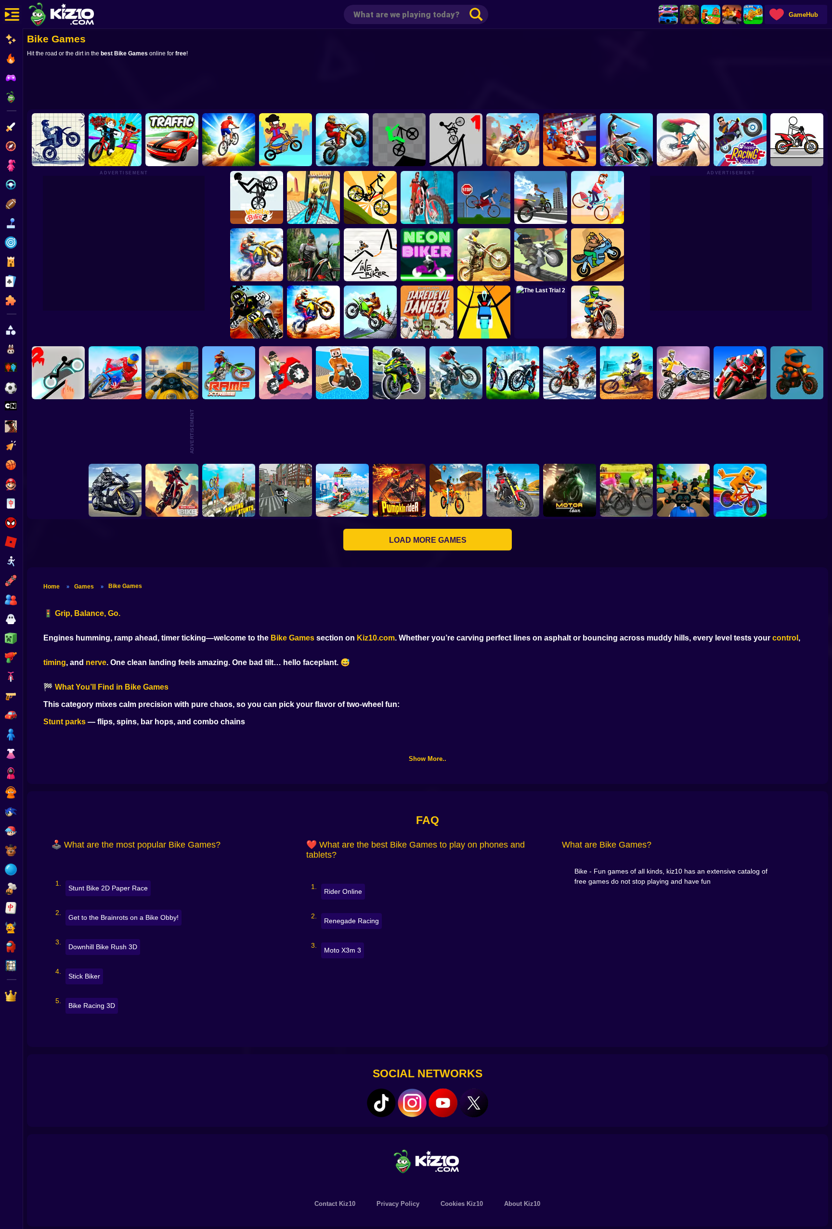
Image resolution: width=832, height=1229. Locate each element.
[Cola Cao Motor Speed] (484, 312)
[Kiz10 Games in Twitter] (473, 1102)
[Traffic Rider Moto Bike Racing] (512, 490)
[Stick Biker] (399, 139)
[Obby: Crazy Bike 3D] (796, 372)
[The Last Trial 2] (541, 312)
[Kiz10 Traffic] (171, 139)
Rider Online (343, 891)
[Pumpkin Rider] (399, 490)
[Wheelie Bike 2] (257, 197)
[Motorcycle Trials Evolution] (313, 312)
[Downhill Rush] (313, 254)
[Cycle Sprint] (626, 490)
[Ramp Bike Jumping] (342, 490)
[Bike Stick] (455, 139)
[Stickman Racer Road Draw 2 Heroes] (58, 372)
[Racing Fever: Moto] (740, 372)
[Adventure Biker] (598, 312)
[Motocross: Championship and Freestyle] (569, 372)
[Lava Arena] (731, 14)
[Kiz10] (77, 15)
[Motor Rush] (626, 139)
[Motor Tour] (569, 490)
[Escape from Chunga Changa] (689, 14)
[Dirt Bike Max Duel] (626, 372)
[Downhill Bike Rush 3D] (228, 139)
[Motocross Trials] (257, 254)
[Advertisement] (427, 85)
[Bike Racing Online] (370, 312)
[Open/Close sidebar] (12, 14)
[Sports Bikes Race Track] (683, 490)
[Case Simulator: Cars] (668, 14)
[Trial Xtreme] (455, 372)
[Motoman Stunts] (257, 312)
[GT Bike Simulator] (541, 197)
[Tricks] (569, 139)
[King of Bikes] (427, 197)
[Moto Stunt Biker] (512, 139)
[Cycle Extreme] (683, 139)
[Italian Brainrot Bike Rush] (740, 490)
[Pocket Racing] (796, 139)
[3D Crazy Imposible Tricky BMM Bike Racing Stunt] (228, 490)
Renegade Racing (351, 921)
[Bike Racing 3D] (115, 372)
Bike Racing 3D (91, 1005)
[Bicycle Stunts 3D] (313, 197)
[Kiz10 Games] (427, 1160)
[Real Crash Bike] (171, 490)
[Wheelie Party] (285, 139)
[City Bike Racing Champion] (512, 372)
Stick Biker (84, 976)
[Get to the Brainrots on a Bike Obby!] (115, 139)
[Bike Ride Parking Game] (285, 490)
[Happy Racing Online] (740, 139)
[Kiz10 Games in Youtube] (443, 1102)
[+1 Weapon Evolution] (753, 14)
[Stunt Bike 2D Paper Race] (58, 139)
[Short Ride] (484, 197)
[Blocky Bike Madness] (285, 372)
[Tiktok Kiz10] (381, 1102)
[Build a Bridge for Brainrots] (710, 14)
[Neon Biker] (427, 254)
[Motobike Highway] (399, 372)
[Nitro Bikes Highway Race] (115, 490)
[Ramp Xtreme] (228, 372)
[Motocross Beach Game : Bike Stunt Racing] (455, 490)
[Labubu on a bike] (342, 372)
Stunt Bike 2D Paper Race (108, 888)
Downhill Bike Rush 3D (102, 947)
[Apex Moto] (342, 139)
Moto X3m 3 (342, 950)
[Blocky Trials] (541, 254)
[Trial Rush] (598, 254)
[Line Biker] (370, 254)
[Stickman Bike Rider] (370, 197)
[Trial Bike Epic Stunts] (683, 372)
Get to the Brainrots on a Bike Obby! (123, 917)
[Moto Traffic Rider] (171, 372)
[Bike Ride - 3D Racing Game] (484, 254)
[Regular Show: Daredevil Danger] (427, 312)
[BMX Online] (598, 197)
